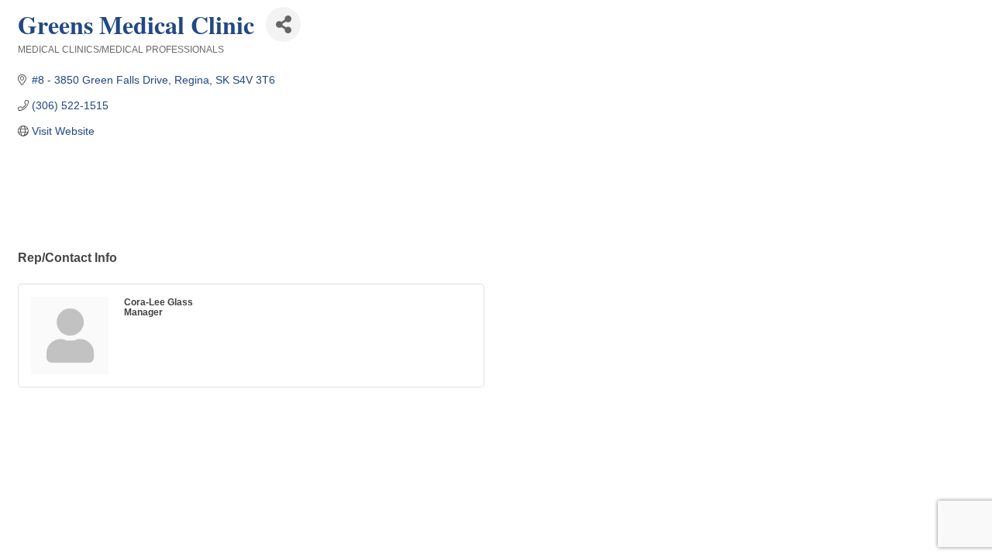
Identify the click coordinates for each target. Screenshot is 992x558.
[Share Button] (283, 24)
